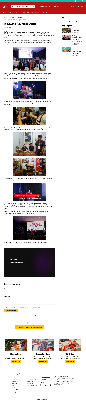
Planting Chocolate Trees (15, 17)
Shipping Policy (30, 383)
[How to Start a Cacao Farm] (66, 30)
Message (7, 296)
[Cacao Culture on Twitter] (48, 385)
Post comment (11, 311)
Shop (4, 12)
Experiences (35, 12)
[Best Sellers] (16, 345)
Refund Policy (29, 381)
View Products (16, 361)
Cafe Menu (25, 12)
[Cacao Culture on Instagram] (40, 385)
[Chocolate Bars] (43, 345)
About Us (14, 377)
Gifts (17, 12)
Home (5, 17)
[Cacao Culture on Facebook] (43, 385)
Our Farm (14, 383)
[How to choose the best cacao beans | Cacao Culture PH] (66, 49)
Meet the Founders (17, 379)
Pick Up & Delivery (31, 379)
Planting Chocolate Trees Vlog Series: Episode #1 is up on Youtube (77, 39)
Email (31, 289)
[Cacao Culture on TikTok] (50, 385)
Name (6, 289)
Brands (11, 12)
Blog (13, 385)
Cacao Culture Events (11, 19)
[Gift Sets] (70, 345)
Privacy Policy (35, 315)
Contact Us (29, 377)
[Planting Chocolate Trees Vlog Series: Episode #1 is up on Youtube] (66, 37)
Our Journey (23, 19)
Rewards (45, 12)
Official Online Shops (31, 385)
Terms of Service (46, 315)
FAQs (13, 387)
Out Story (14, 381)
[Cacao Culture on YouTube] (45, 385)
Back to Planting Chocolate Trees (30, 327)
